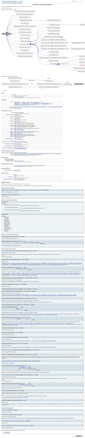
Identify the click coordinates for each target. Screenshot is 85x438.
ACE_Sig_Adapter (75, 314)
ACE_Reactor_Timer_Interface (7, 141)
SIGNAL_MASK (45, 104)
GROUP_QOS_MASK (35, 104)
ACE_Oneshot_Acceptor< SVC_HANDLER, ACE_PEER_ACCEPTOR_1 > (70, 263)
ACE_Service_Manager (61, 264)
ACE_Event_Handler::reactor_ (12, 414)
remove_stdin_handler (18, 154)
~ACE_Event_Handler (18, 112)
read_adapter (16, 152)
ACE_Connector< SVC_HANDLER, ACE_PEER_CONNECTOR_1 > (19, 347)
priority (15, 118)
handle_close (16, 131)
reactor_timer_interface (18, 141)
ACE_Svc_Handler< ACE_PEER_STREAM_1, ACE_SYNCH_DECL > (55, 274)
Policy (15, 94)
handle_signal (16, 132)
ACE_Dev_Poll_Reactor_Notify (7, 295)
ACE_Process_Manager (48, 314)
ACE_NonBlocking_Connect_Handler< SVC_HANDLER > (18, 281)
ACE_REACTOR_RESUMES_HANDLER (38, 106)
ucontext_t (30, 132)
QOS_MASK (25, 104)
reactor (15, 136)
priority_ (15, 174)
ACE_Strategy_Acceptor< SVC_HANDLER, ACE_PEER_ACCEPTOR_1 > (44, 263)
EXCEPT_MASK (26, 103)
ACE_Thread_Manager (44, 153)
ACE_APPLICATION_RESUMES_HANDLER (54, 106)
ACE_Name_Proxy (15, 264)
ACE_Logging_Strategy (69, 323)
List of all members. (4, 90)
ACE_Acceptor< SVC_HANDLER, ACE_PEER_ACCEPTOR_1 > (19, 263)
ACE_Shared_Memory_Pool (67, 314)
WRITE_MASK (16, 103)
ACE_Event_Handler (26, 153)
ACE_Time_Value (25, 128)
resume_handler (17, 133)
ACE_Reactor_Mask (30, 131)
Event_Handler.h (7, 432)
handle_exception (17, 126)
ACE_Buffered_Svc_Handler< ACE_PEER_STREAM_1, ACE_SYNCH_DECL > (59, 324)
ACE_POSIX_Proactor (45, 264)
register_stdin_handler (18, 153)
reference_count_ (17, 170)
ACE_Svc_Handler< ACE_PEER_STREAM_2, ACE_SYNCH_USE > (25, 275)
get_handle (16, 114)
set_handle (16, 116)
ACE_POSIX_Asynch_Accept (24, 264)
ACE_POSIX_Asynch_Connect (35, 264)
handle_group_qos (17, 135)
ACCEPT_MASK (35, 103)
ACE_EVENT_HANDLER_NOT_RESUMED (21, 106)
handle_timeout (16, 128)
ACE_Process (21, 129)
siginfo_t (24, 132)
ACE (21, 372)
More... (32, 6)
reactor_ (15, 176)
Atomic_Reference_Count (8, 170)
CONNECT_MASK (45, 103)
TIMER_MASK (16, 104)
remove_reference (17, 145)
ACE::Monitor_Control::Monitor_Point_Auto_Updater (11, 324)
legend (42, 75)
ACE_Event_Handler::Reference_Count (13, 194)
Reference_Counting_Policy (19, 96)
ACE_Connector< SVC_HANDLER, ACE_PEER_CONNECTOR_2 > (45, 347)
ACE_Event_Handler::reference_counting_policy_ (20, 425)
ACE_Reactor (19, 136)
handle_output (16, 125)
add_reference (16, 143)
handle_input (16, 123)
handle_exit (16, 129)
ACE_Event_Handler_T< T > (7, 264)
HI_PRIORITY (23, 102)
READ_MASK (36, 102)
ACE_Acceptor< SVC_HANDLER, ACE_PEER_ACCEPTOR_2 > (66, 295)
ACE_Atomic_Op (10, 159)
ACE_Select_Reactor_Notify (39, 295)
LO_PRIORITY (16, 102)
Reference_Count (17, 107)
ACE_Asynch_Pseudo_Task (13, 418)
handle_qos (16, 134)
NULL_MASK (30, 102)
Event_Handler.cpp (7, 433)
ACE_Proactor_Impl (52, 264)
